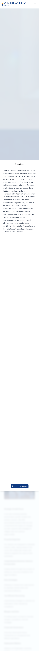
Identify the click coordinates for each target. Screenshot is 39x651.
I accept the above (19, 486)
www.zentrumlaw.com (18, 179)
